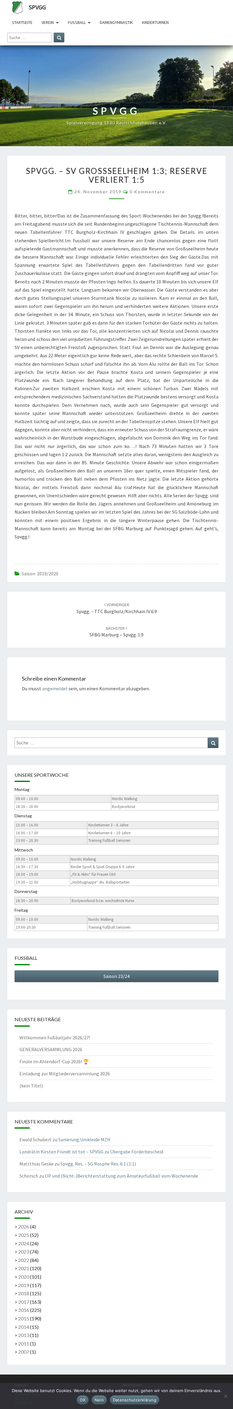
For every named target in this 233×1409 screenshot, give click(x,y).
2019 (23, 1285)
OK (83, 1400)
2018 (23, 1293)
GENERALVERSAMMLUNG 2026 (50, 1049)
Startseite (22, 22)
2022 (23, 1260)
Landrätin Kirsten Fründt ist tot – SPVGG (61, 1152)
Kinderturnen (155, 22)
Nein (99, 1400)
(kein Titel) (31, 1086)
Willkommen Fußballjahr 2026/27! (54, 1038)
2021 (23, 1268)
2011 (23, 1343)
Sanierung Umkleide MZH (84, 1139)
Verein (48, 22)
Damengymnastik (116, 22)
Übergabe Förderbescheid (136, 1152)
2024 (23, 1243)
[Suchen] (59, 37)
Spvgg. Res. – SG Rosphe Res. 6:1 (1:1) (98, 1164)
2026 (23, 1226)
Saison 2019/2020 (40, 573)
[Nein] (225, 1396)
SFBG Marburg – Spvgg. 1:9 (116, 632)
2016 (23, 1310)
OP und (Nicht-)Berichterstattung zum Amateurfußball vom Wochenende (121, 1176)
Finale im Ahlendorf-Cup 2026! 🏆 (54, 1061)
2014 (23, 1327)
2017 (23, 1302)
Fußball (77, 22)
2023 (23, 1251)
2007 (23, 1352)
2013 (23, 1335)
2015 (23, 1318)
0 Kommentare (147, 191)
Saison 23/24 (116, 976)
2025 (23, 1235)
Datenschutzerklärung (134, 1400)
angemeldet (55, 688)
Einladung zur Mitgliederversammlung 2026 (64, 1074)
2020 (23, 1277)
